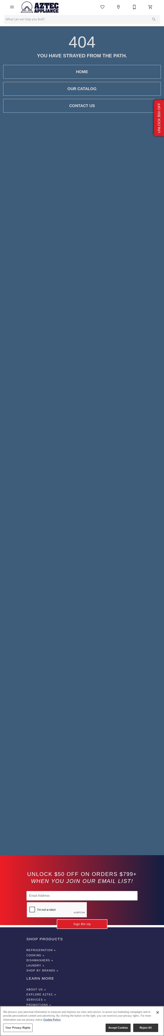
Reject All (146, 1027)
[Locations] (118, 7)
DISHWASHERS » (39, 960)
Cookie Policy (52, 1019)
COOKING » (35, 955)
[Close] (157, 1012)
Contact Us (82, 106)
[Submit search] (154, 19)
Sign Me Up (82, 924)
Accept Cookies (118, 1027)
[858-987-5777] (134, 7)
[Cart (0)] (150, 7)
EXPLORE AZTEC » (41, 994)
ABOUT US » (36, 989)
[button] (12, 7)
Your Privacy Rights (17, 1027)
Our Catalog (82, 89)
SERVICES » (36, 999)
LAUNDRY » (35, 965)
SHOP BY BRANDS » (42, 970)
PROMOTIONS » (38, 1004)
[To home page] (39, 7)
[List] (102, 7)
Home (82, 72)
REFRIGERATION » (41, 950)
